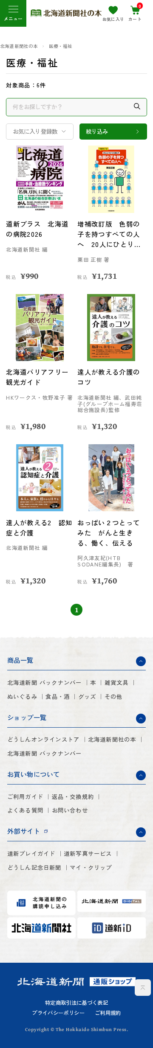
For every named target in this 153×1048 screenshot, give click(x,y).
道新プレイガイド (31, 853)
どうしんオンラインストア (43, 739)
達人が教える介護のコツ (108, 377)
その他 (114, 696)
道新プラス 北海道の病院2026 (37, 228)
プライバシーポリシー (58, 1013)
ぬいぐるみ (22, 696)
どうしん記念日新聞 (34, 867)
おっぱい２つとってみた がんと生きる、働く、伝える (108, 532)
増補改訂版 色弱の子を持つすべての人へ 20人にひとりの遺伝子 (109, 234)
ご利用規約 (108, 1013)
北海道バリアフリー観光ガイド (37, 377)
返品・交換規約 (73, 796)
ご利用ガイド (25, 796)
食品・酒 (57, 696)
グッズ (87, 696)
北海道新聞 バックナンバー (44, 682)
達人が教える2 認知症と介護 (39, 527)
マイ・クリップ (91, 867)
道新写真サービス (88, 853)
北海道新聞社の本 (19, 46)
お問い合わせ (70, 810)
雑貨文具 (117, 682)
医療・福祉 (61, 46)
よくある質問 (25, 810)
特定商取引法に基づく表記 (76, 1003)
